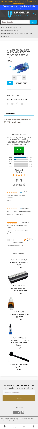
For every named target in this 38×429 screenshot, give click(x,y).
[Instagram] (22, 412)
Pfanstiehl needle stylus (8, 30)
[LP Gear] (19, 14)
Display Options (17, 242)
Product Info (10, 114)
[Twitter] (18, 412)
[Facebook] (15, 412)
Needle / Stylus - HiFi (14, 28)
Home (3, 28)
